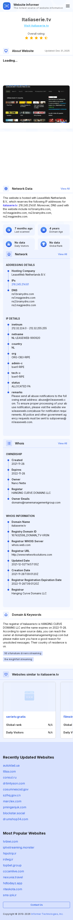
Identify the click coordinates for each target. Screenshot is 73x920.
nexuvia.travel (13, 877)
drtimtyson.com (14, 783)
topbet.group (12, 865)
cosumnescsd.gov (15, 789)
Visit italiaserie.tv (36, 25)
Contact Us (37, 904)
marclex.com (12, 801)
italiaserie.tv (10, 205)
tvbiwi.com (10, 841)
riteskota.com (12, 889)
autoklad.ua (11, 765)
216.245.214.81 (20, 284)
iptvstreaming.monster (18, 847)
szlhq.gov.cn (12, 795)
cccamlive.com (13, 871)
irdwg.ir (8, 859)
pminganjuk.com (14, 807)
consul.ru (9, 777)
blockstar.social (14, 813)
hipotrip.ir (9, 853)
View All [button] (65, 188)
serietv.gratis (16, 717)
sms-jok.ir (10, 895)
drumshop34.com (15, 819)
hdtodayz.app (12, 883)
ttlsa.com (9, 771)
